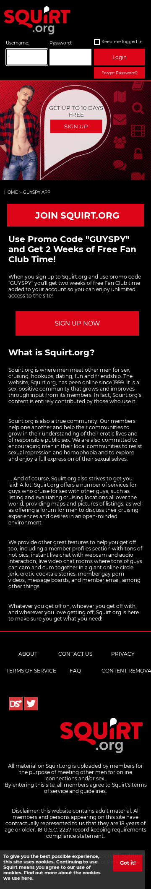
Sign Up (76, 126)
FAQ (75, 670)
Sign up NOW (77, 323)
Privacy (123, 654)
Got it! (127, 863)
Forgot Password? (120, 72)
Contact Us (75, 654)
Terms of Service (31, 670)
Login (119, 57)
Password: (60, 43)
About (27, 654)
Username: (17, 43)
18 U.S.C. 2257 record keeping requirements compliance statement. (91, 832)
